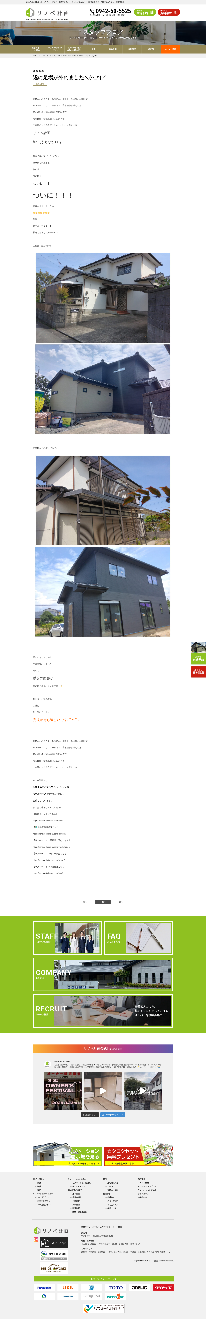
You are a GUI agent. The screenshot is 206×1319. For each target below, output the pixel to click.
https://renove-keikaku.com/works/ (49, 860)
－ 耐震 (38, 1183)
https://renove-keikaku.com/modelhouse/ (51, 847)
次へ (121, 902)
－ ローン (109, 1186)
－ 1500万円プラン (42, 1205)
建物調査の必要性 (75, 1190)
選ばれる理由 (38, 1179)
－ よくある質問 (111, 1205)
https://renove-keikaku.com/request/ (49, 834)
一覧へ (103, 902)
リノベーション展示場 (147, 1190)
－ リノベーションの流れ (80, 1183)
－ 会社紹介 (110, 1197)
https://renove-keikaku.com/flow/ (48, 873)
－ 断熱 (38, 1186)
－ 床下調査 (75, 1194)
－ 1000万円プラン (42, 1201)
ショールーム (143, 1194)
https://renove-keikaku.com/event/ (48, 820)
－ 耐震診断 (75, 1208)
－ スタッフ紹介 (111, 1201)
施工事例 (141, 1179)
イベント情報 (170, 49)
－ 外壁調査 (75, 1201)
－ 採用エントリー (112, 1208)
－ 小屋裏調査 (76, 1197)
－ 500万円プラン (42, 1197)
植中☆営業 (40, 84)
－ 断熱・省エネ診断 (78, 1212)
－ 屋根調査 (75, 1205)
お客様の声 (142, 1197)
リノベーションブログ (147, 1186)
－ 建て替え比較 (111, 1183)
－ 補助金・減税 (111, 1190)
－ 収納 (38, 1190)
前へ (85, 902)
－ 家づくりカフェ (77, 1186)
